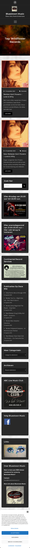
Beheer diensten (14, 528)
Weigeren (15, 537)
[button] (27, 512)
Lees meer (8, 113)
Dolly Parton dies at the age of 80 (16, 293)
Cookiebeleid (11, 545)
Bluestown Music (15, 14)
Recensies (23, 91)
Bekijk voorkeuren (15, 542)
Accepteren (15, 533)
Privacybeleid (18, 545)
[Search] (24, 186)
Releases (24, 151)
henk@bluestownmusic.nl (11, 480)
